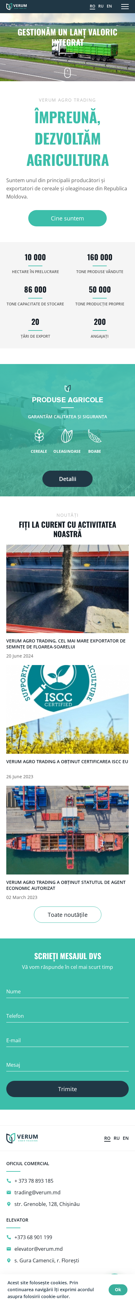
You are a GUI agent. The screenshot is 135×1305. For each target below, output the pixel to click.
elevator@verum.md (38, 1248)
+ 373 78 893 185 (33, 1180)
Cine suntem (67, 218)
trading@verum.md (37, 1192)
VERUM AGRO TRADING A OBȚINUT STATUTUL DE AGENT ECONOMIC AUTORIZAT (66, 885)
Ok (118, 1289)
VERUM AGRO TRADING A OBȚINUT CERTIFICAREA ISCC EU (67, 761)
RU (101, 6)
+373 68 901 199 (33, 1237)
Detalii (67, 479)
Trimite (67, 1089)
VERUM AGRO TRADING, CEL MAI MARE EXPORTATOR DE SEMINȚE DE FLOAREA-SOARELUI (66, 644)
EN (109, 6)
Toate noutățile (68, 914)
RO (92, 6)
